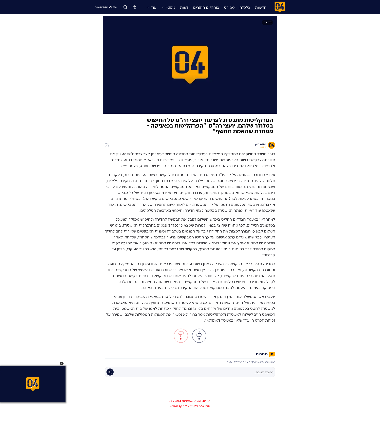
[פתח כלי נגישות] (134, 7)
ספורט (229, 7)
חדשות (261, 7)
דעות (184, 7)
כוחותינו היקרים (206, 7)
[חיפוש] (125, 7)
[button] (62, 363)
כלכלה (244, 7)
